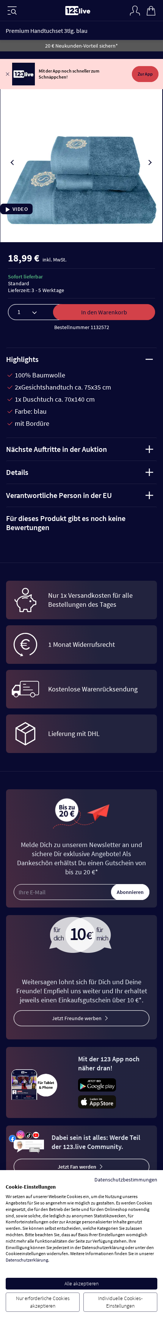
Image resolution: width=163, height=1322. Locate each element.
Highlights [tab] (22, 359)
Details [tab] (17, 472)
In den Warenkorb (104, 312)
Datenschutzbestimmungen (125, 1179)
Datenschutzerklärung (27, 1260)
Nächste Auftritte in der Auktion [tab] (56, 449)
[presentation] (12, 162)
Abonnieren (130, 892)
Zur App (145, 74)
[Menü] (12, 11)
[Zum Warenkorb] (151, 9)
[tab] (81, 523)
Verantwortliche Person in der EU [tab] (59, 495)
